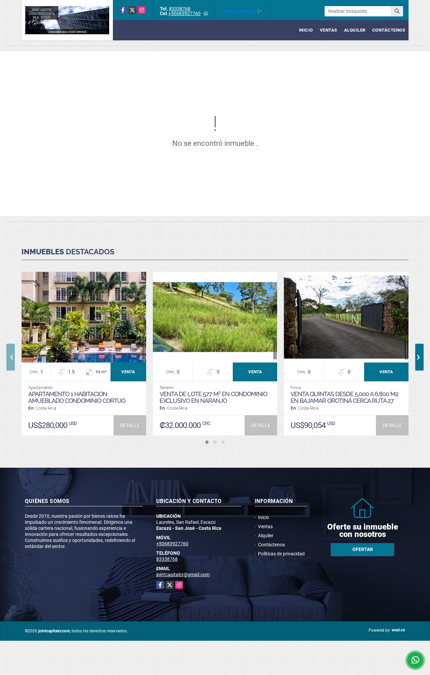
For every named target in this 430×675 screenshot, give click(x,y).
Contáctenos (388, 30)
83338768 (179, 8)
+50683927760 (184, 13)
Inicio (306, 30)
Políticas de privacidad (281, 553)
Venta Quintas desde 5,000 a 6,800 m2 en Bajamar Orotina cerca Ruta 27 (344, 397)
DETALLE (129, 425)
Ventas (328, 30)
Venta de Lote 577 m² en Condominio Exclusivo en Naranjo (213, 397)
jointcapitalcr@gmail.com (183, 574)
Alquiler (355, 30)
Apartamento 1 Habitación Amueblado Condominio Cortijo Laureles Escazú (76, 400)
